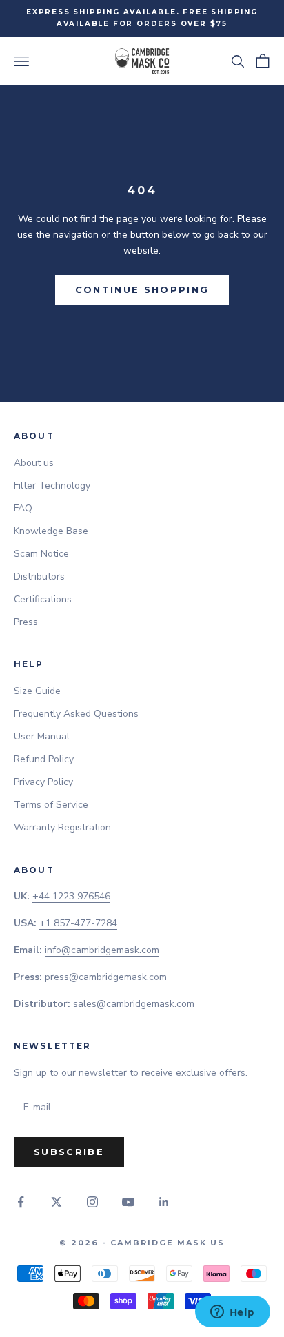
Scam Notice (41, 553)
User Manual (42, 736)
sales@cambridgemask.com (133, 1003)
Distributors (39, 576)
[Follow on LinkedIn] (164, 1202)
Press (26, 622)
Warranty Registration (62, 827)
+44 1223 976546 (71, 896)
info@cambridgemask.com (102, 950)
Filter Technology (52, 485)
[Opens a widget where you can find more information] (232, 1313)
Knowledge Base (51, 531)
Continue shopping (142, 289)
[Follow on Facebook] (21, 1202)
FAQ (23, 508)
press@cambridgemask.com (106, 976)
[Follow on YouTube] (128, 1202)
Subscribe (69, 1151)
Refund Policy (44, 759)
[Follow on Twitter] (56, 1202)
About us (34, 462)
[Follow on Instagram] (92, 1202)
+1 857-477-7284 (78, 923)
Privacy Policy (43, 781)
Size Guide (37, 690)
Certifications (43, 599)
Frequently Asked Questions (76, 713)
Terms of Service (51, 804)
